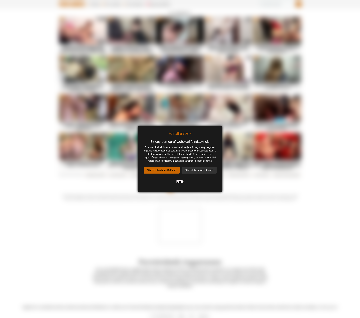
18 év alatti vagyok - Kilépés (199, 170)
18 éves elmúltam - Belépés (161, 170)
